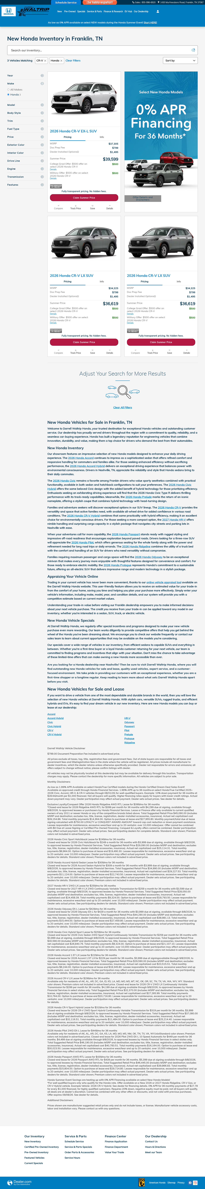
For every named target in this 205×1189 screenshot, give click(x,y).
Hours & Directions (155, 1146)
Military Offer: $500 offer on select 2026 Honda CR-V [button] (69, 175)
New (59, 11)
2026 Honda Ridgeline (136, 546)
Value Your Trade (114, 1152)
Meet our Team (153, 1152)
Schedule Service (74, 1141)
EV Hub (128, 11)
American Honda (157, 1182)
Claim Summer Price (84, 197)
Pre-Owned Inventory (36, 1152)
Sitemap (171, 1182)
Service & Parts (94, 11)
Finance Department (116, 1146)
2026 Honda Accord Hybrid (87, 466)
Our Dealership (141, 11)
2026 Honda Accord (81, 458)
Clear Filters (73, 60)
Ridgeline (129, 742)
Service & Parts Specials (78, 1146)
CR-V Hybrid (54, 734)
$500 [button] (115, 164)
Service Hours (72, 1157)
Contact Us (151, 1141)
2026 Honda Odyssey (149, 557)
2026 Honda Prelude (138, 497)
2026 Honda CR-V (169, 507)
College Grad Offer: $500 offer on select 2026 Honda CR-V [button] (68, 166)
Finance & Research (113, 11)
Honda (55, 60)
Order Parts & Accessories (79, 1152)
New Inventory (32, 1141)
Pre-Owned (69, 11)
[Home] (9, 11)
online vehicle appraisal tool (163, 582)
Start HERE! (150, 22)
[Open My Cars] (157, 11)
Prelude (128, 734)
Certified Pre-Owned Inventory (41, 1146)
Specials (81, 11)
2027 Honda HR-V (174, 519)
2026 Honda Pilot (82, 542)
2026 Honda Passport (126, 534)
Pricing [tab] (67, 136)
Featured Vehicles (34, 1157)
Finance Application (116, 1141)
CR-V (39, 60)
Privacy (181, 1182)
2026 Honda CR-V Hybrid (83, 515)
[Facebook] (190, 1183)
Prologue (129, 738)
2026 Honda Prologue (117, 565)
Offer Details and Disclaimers (142, 199)
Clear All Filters (122, 407)
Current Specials (33, 1163)
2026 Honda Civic (64, 480)
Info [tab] (102, 136)
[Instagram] (195, 1183)
